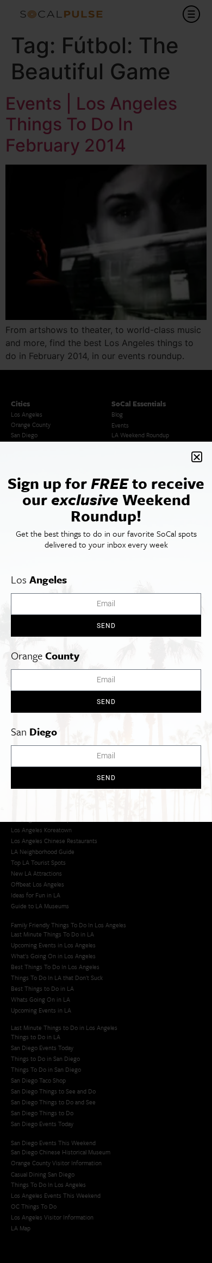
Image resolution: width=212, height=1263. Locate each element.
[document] (106, 631)
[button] (196, 457)
